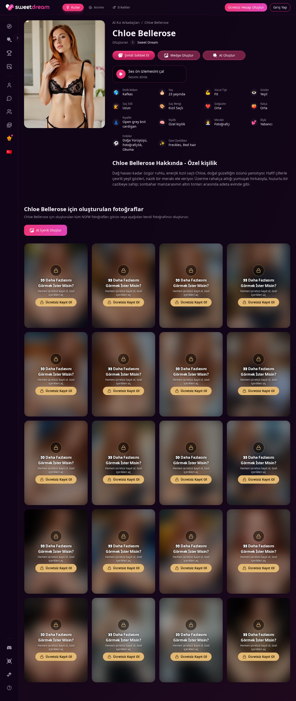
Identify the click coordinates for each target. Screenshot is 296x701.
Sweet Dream (145, 42)
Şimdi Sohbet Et (137, 55)
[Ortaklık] (9, 661)
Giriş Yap (280, 7)
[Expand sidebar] (17, 37)
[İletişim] (9, 688)
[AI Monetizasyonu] (9, 674)
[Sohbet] (9, 98)
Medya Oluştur (182, 55)
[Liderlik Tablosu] (9, 53)
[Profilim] (9, 85)
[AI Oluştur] (9, 39)
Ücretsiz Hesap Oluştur (246, 7)
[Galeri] (9, 125)
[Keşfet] (9, 26)
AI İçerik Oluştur (49, 230)
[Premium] (9, 138)
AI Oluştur (227, 55)
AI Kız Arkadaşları (126, 22)
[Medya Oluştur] (9, 66)
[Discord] (9, 647)
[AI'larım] (9, 111)
